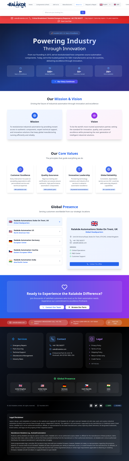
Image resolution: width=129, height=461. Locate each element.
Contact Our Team (53, 307)
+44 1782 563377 (77, 18)
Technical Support (19, 352)
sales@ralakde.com (21, 18)
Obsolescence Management (23, 356)
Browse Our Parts (79, 307)
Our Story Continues (66, 81)
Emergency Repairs (20, 345)
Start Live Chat (66, 21)
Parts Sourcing (18, 349)
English (105, 4)
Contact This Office (96, 264)
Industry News (18, 359)
